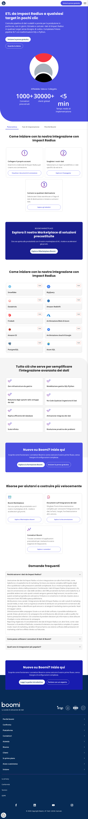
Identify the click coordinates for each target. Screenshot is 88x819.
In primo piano (9, 758)
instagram (71, 805)
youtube (53, 805)
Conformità (6, 784)
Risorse (6, 747)
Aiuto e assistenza (10, 764)
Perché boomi (8, 719)
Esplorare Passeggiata (63, 173)
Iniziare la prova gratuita (18, 39)
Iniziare (6, 769)
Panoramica (12, 127)
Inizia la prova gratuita (71, 3)
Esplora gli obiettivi (44, 207)
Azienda (6, 741)
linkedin (34, 805)
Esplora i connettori (44, 549)
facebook (16, 805)
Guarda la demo (14, 46)
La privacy (5, 779)
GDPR (4, 796)
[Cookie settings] (3, 815)
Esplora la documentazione (63, 519)
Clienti (5, 752)
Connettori (7, 736)
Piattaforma (8, 730)
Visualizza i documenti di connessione (24, 173)
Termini (4, 790)
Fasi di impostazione (30, 127)
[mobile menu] (85, 3)
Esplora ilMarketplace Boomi (25, 519)
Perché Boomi (50, 127)
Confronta (7, 725)
